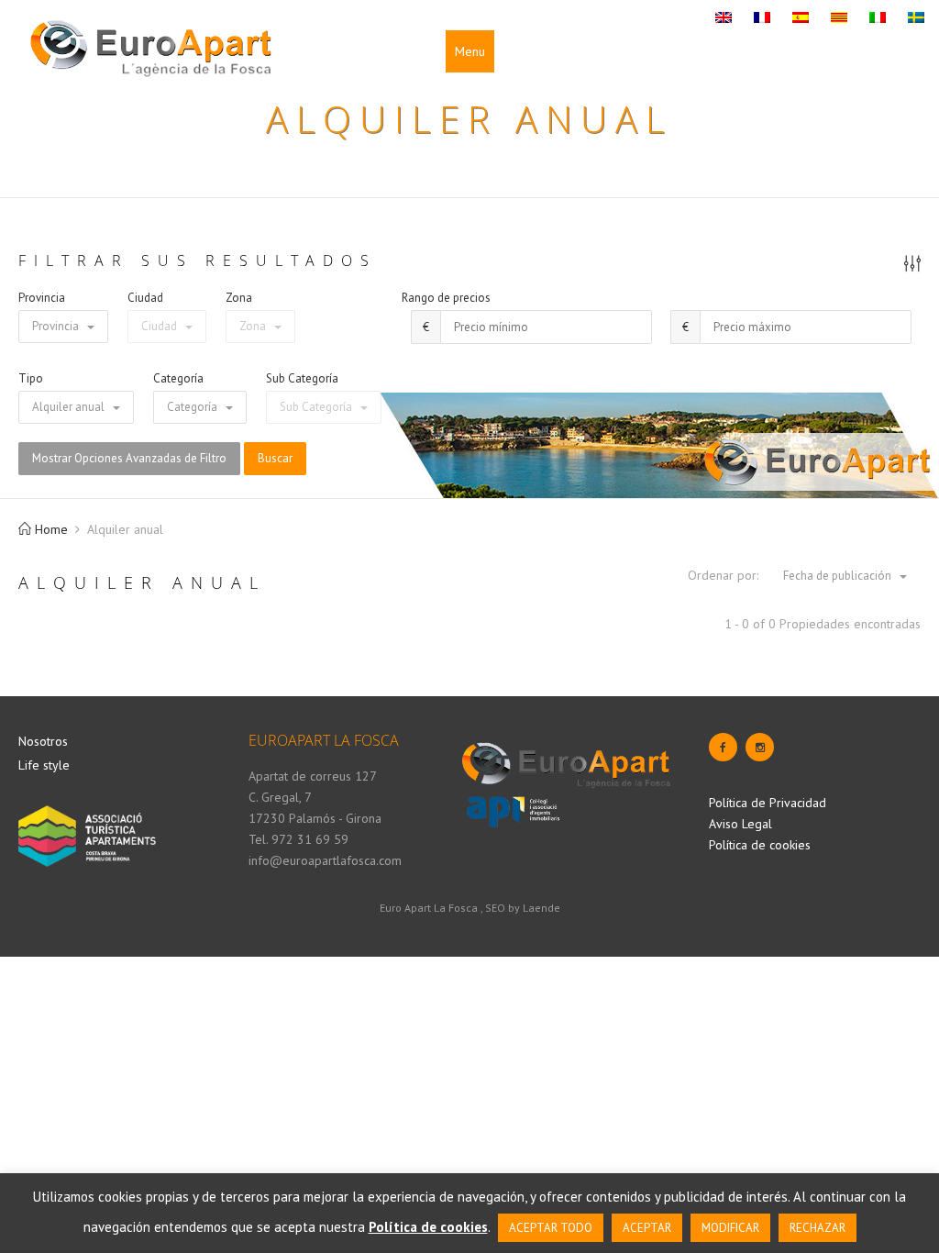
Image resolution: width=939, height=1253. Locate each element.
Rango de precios (446, 297)
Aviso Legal (740, 823)
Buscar (275, 458)
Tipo (30, 378)
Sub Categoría (302, 378)
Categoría (178, 378)
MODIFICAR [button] (730, 1228)
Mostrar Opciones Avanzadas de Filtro (129, 458)
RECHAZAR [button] (817, 1228)
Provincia (41, 297)
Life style (44, 765)
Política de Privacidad (767, 802)
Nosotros (43, 741)
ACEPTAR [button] (647, 1228)
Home (49, 529)
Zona (239, 297)
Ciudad (145, 297)
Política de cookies (760, 845)
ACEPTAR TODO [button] (550, 1228)
